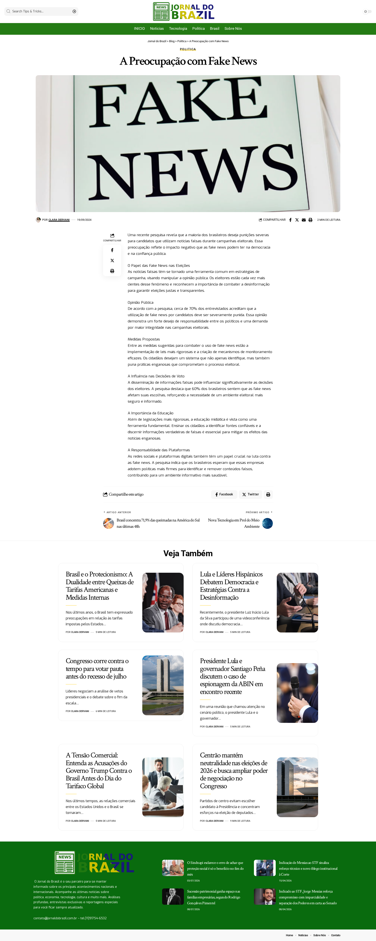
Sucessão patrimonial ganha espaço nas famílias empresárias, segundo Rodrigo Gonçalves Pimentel (213, 897)
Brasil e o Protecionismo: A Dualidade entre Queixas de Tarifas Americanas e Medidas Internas (99, 585)
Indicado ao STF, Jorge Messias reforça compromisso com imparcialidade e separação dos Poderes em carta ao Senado (308, 897)
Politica (188, 49)
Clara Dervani (59, 219)
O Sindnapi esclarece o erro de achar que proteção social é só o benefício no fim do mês (215, 868)
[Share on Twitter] (297, 219)
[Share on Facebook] (290, 219)
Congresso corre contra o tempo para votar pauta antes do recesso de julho (97, 668)
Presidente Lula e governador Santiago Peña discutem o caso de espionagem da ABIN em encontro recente (232, 676)
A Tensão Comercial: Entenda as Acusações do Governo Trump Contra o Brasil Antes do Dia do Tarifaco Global (99, 770)
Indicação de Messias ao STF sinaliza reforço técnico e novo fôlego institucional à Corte (308, 868)
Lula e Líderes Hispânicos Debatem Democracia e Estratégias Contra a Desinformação (231, 585)
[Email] (304, 219)
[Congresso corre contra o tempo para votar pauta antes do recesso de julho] (163, 685)
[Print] (310, 219)
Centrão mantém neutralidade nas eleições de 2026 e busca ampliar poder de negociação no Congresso (234, 770)
